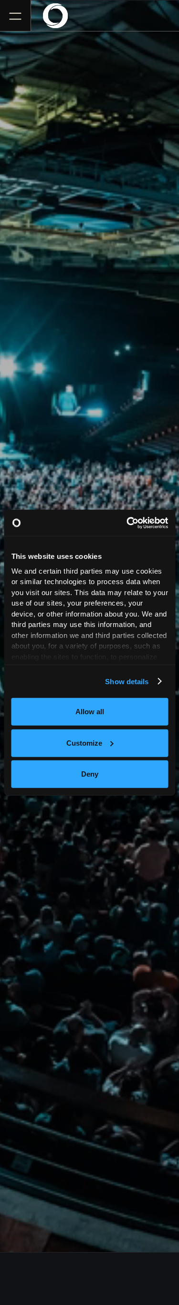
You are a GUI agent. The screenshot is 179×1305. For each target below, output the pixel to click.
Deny (89, 774)
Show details (126, 681)
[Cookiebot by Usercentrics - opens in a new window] (127, 522)
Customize (84, 742)
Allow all (89, 712)
